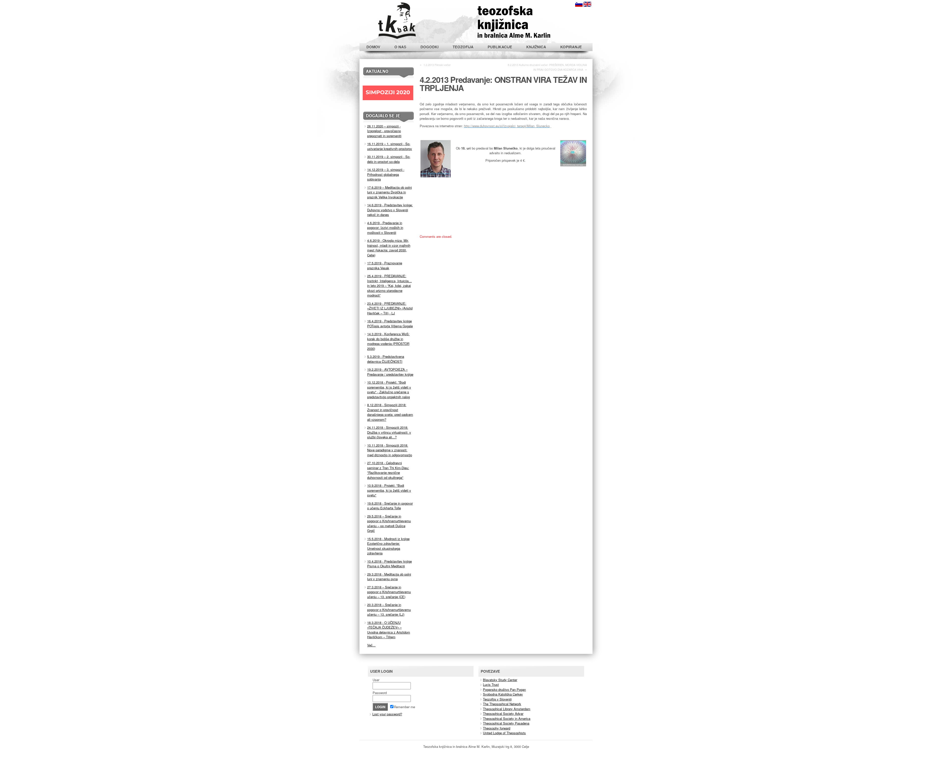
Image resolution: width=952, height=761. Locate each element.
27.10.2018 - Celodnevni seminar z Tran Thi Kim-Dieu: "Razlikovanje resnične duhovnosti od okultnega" (388, 470)
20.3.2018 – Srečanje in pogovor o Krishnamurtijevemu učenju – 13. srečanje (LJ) (389, 609)
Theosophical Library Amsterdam (506, 708)
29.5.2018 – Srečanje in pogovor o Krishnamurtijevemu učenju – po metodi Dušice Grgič (389, 523)
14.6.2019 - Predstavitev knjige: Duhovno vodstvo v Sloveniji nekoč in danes (390, 210)
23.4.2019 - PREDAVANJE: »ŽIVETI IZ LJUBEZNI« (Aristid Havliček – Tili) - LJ (390, 308)
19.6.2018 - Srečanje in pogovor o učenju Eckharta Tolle (390, 506)
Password (380, 692)
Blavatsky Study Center (500, 679)
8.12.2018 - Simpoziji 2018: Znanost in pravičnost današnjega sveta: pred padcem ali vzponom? (390, 412)
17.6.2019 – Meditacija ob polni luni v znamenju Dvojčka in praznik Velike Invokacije (389, 192)
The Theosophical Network (502, 703)
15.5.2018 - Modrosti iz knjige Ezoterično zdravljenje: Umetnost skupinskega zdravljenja (388, 546)
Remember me (404, 706)
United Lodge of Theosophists (504, 733)
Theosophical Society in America (506, 718)
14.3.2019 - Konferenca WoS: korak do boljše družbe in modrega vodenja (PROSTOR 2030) (388, 341)
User (376, 679)
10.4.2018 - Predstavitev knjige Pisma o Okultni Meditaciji (389, 564)
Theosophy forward (496, 728)
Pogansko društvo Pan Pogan (504, 689)
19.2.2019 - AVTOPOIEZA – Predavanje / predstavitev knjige (390, 372)
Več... (371, 645)
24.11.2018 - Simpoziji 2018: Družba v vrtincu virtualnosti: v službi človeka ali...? (389, 432)
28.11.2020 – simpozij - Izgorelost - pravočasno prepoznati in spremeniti (384, 131)
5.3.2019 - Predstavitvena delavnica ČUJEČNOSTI (385, 359)
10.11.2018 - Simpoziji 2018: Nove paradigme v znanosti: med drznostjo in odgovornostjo (389, 450)
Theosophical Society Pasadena (506, 723)
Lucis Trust (491, 684)
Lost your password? (387, 714)
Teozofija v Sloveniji (497, 699)
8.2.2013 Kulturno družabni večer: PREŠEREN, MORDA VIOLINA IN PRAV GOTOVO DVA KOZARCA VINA (547, 67)
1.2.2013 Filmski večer (437, 65)
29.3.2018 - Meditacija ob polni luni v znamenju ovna (389, 576)
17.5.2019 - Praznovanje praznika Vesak (384, 265)
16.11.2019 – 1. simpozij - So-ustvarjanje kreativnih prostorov (389, 146)
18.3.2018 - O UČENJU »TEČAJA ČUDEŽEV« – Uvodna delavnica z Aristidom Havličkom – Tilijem (388, 629)
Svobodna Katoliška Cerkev (503, 694)
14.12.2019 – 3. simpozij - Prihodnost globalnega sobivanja (385, 174)
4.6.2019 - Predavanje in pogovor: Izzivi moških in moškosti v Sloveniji (385, 227)
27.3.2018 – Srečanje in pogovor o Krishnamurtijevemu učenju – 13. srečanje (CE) (389, 592)
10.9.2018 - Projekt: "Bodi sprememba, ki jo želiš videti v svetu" (389, 490)
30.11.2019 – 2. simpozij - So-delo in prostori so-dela (388, 159)
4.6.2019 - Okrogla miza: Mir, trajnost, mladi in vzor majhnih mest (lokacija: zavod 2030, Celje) (388, 247)
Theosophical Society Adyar (503, 713)
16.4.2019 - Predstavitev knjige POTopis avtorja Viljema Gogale (390, 323)
